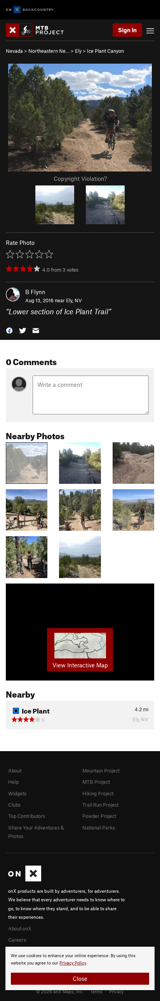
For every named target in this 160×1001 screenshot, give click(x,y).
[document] (80, 968)
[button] (9, 330)
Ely (78, 51)
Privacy (116, 991)
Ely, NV (74, 300)
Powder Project (99, 816)
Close (80, 978)
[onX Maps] (24, 879)
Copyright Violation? (80, 178)
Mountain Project (101, 770)
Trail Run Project (100, 805)
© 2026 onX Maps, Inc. (59, 991)
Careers (17, 940)
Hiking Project (97, 793)
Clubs (14, 805)
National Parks (98, 827)
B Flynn (35, 291)
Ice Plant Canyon (105, 51)
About (14, 770)
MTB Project (96, 782)
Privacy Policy (72, 963)
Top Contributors (26, 816)
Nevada (14, 51)
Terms (96, 991)
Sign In (127, 29)
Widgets (17, 793)
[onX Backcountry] (29, 10)
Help (13, 782)
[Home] (38, 30)
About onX (19, 928)
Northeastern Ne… (49, 51)
